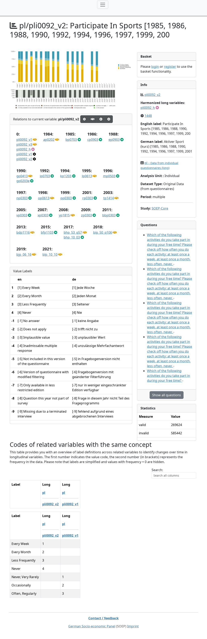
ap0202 (48, 139)
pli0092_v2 (24, 159)
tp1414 (108, 198)
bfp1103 (47, 232)
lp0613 (87, 176)
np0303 (22, 198)
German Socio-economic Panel (91, 626)
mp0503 (109, 176)
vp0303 (21, 215)
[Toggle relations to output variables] (101, 119)
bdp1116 (23, 232)
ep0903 (114, 139)
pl (43, 492)
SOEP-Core (160, 208)
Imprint (133, 626)
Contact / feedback (103, 618)
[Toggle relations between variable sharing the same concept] (84, 119)
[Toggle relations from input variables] (109, 119)
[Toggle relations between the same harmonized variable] (92, 119)
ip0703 (45, 176)
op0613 (43, 198)
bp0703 (71, 139)
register (170, 66)
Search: (157, 470)
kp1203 (65, 176)
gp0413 (22, 176)
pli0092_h (23, 149)
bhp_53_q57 (73, 232)
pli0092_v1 (24, 139)
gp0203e (23, 181)
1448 (148, 115)
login (155, 66)
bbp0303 (109, 215)
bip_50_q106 (102, 232)
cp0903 (92, 139)
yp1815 (64, 215)
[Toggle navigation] (102, 5)
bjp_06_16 (23, 254)
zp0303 (86, 215)
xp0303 (43, 215)
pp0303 (66, 198)
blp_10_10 (49, 254)
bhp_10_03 (72, 237)
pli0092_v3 (24, 144)
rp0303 (87, 198)
